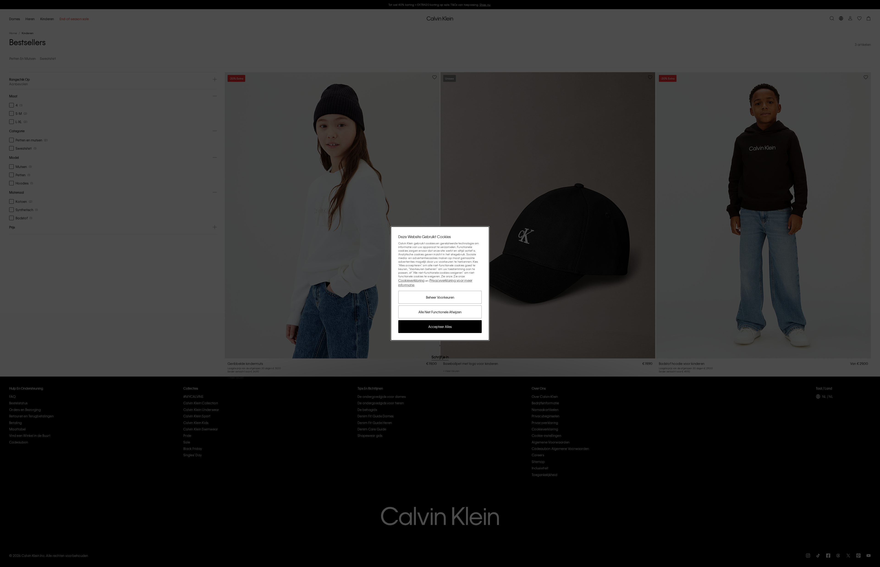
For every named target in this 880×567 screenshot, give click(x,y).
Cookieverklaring (411, 280)
